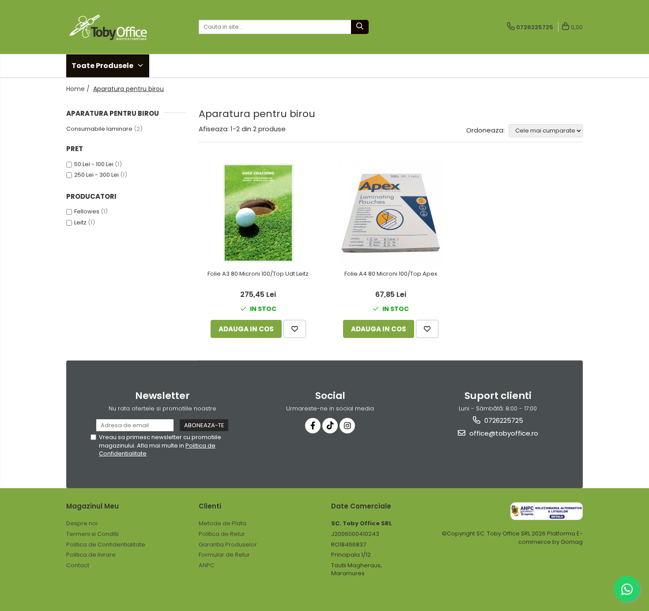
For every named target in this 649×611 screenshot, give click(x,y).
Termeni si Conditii (92, 534)
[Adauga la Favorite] (294, 329)
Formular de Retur (224, 554)
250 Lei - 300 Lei (96, 175)
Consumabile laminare (99, 129)
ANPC (207, 565)
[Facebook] (313, 425)
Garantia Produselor (228, 544)
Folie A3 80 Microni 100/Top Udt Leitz (258, 274)
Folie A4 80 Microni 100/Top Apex (390, 274)
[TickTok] (330, 425)
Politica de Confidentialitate (105, 544)
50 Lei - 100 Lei (93, 164)
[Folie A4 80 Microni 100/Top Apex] (391, 213)
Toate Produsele (103, 66)
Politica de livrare (91, 554)
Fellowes (86, 211)
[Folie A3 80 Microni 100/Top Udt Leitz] (258, 213)
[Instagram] (347, 425)
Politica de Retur (222, 534)
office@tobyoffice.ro (503, 433)
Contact (77, 565)
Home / (78, 88)
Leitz (80, 222)
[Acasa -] (110, 26)
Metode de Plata (222, 523)
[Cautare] (360, 27)
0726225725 (503, 420)
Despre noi (82, 523)
